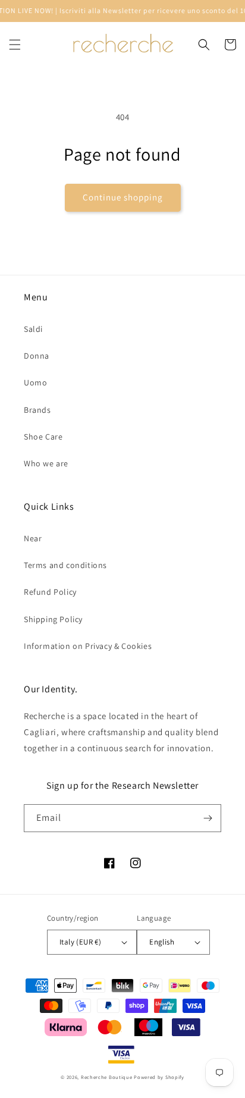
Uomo (35, 382)
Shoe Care (43, 436)
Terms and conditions (65, 565)
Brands (37, 409)
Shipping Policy (53, 619)
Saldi (33, 329)
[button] (15, 45)
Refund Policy (50, 591)
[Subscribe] (207, 818)
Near (33, 538)
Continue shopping (123, 197)
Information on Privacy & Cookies (88, 646)
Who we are (46, 463)
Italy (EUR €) (80, 942)
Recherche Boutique (107, 1077)
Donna (36, 355)
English (161, 942)
